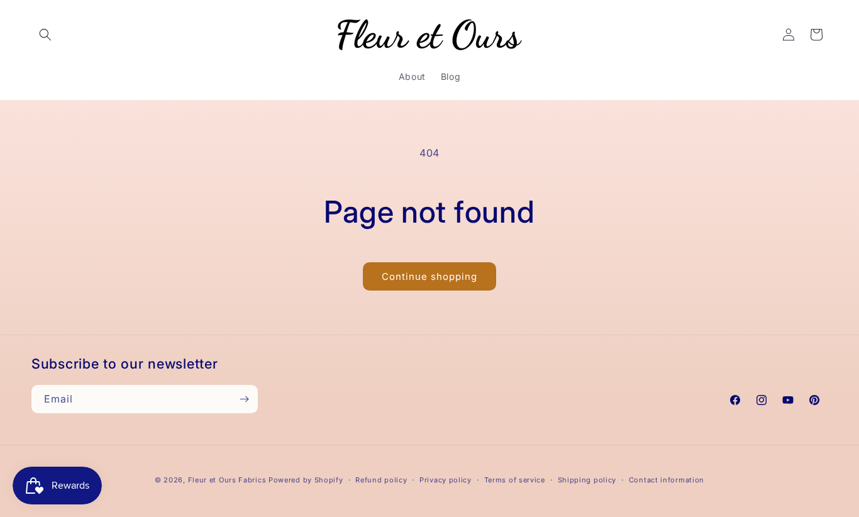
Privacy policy (445, 479)
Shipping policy (587, 479)
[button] (45, 34)
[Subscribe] (244, 399)
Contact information (666, 479)
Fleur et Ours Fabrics (227, 479)
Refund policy (381, 479)
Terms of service (514, 479)
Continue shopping (429, 276)
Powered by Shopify (306, 479)
